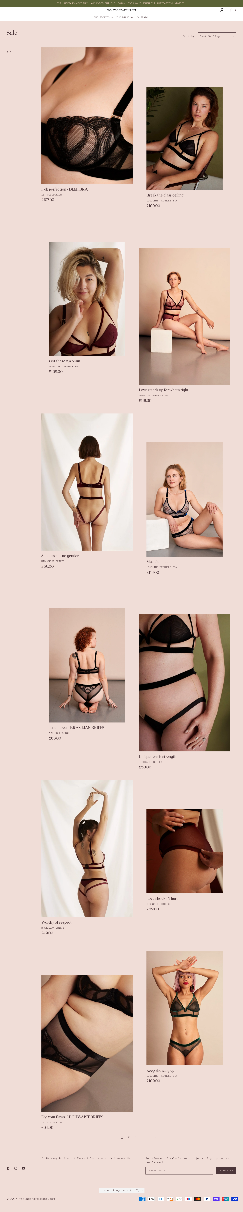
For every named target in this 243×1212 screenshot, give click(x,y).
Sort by (189, 36)
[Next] (155, 1137)
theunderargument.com (37, 1198)
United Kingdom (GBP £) (121, 1190)
